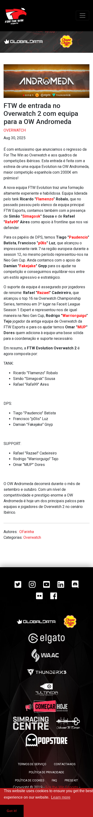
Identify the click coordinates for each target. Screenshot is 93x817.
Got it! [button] (12, 811)
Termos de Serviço (32, 764)
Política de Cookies (29, 780)
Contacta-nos (64, 764)
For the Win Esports (62, 787)
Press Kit (71, 780)
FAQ (54, 780)
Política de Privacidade (46, 772)
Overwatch (15, 130)
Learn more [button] (60, 797)
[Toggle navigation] (82, 15)
